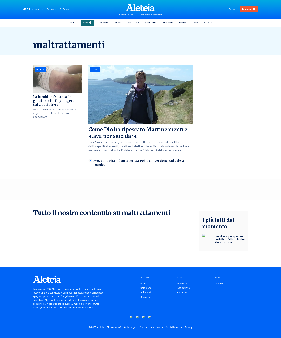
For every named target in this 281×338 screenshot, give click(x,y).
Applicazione (183, 287)
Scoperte (168, 22)
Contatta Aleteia (174, 327)
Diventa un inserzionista (151, 327)
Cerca (66, 9)
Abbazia (208, 22)
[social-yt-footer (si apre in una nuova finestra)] (131, 317)
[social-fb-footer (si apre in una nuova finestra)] (137, 317)
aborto (95, 69)
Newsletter (182, 283)
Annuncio (182, 292)
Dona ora (246, 9)
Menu (71, 22)
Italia (195, 22)
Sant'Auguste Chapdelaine (151, 14)
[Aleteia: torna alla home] (140, 7)
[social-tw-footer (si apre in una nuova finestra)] (143, 317)
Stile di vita (133, 22)
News (118, 22)
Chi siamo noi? (114, 327)
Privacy (188, 327)
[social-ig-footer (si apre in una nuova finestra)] (149, 317)
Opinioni (104, 22)
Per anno (218, 283)
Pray (85, 22)
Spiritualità (150, 22)
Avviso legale (130, 327)
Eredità (182, 22)
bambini (40, 69)
